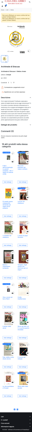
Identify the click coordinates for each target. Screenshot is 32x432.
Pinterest (14, 83)
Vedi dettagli (7, 182)
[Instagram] (17, 409)
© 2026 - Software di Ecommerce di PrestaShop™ (16, 429)
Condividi (9, 83)
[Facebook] (14, 409)
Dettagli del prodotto (9, 125)
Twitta (11, 83)
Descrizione (5, 98)
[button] (29, 2)
